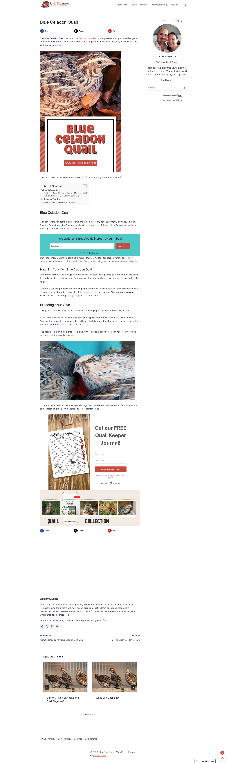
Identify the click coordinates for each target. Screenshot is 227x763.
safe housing (95, 261)
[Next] (133, 687)
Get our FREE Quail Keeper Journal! (60, 202)
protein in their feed (78, 261)
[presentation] (65, 677)
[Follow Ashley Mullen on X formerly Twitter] (47, 626)
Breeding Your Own (52, 199)
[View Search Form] (185, 5)
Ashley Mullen (49, 598)
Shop (134, 4)
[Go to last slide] (47, 687)
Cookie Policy (64, 739)
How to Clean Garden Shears (125, 638)
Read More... (167, 80)
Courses (78, 739)
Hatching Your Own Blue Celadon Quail (64, 196)
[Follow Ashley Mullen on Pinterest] (57, 626)
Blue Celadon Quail (52, 190)
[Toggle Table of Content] (84, 186)
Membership (91, 739)
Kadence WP (99, 755)
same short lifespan (127, 261)
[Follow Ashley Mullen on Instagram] (52, 626)
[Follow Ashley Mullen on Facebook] (42, 626)
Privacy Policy (48, 739)
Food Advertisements (168, 21)
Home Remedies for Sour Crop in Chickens (61, 638)
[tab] (85, 714)
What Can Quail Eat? (107, 697)
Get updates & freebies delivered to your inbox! (67, 193)
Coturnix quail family (89, 38)
